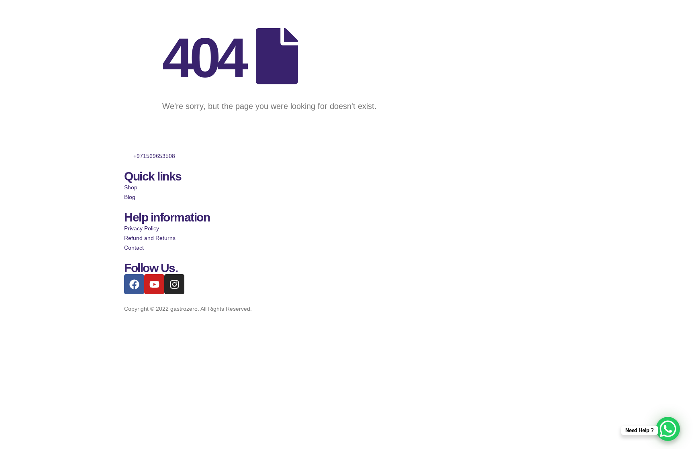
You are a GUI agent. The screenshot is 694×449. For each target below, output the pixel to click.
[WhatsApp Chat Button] (668, 429)
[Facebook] (134, 284)
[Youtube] (154, 284)
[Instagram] (174, 284)
